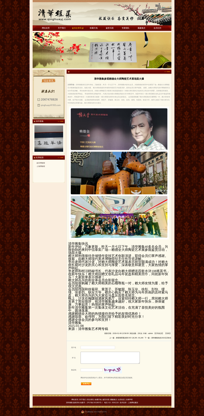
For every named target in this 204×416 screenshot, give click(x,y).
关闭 (168, 333)
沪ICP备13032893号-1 (95, 403)
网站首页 (46, 28)
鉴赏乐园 (110, 28)
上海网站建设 (133, 403)
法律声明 (129, 400)
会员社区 (157, 28)
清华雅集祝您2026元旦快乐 (161, 338)
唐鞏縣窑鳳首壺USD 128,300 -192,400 (129, 338)
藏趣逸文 (141, 28)
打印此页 (158, 333)
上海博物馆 (41, 166)
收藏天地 (94, 28)
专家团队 (125, 28)
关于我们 (62, 28)
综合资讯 (78, 28)
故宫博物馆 (41, 163)
